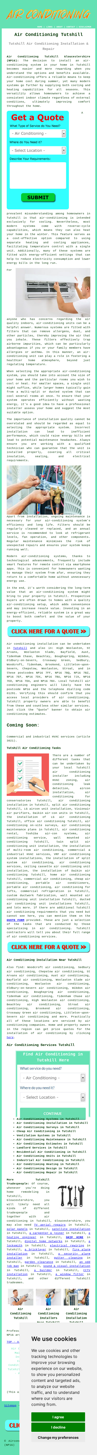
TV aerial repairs (50, 1224)
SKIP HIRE (74, 1237)
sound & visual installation (66, 1266)
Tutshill (20, 648)
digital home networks (43, 1241)
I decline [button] (58, 1427)
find (19, 967)
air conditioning (74, 697)
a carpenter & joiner (46, 1233)
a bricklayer (35, 1249)
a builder (43, 1270)
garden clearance (39, 1262)
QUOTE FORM (15, 920)
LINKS (49, 27)
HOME (39, 27)
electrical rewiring (67, 1245)
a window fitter (69, 1274)
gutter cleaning (68, 1257)
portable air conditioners (62, 882)
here (10, 1037)
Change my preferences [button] (58, 1437)
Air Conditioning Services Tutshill (40, 1045)
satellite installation (71, 1229)
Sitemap (10, 1405)
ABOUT (59, 27)
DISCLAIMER (85, 27)
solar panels (17, 1229)
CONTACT (70, 27)
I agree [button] (58, 1417)
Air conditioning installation (32, 643)
